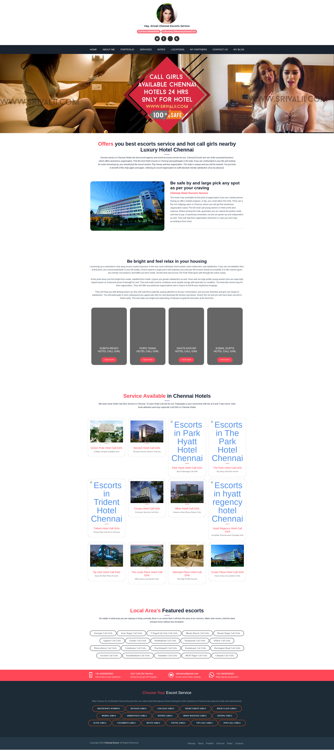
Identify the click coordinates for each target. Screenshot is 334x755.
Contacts (239, 743)
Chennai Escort (111, 743)
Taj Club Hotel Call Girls (106, 572)
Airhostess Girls (137, 716)
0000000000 (153, 31)
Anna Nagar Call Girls (131, 633)
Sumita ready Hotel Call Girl (109, 350)
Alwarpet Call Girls (103, 633)
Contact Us (220, 49)
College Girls (165, 709)
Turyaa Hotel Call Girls (147, 508)
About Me (109, 49)
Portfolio (127, 49)
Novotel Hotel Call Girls (146, 447)
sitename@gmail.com (185, 31)
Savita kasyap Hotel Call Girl (186, 350)
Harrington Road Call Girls (227, 648)
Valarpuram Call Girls (194, 641)
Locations (177, 49)
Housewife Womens (108, 709)
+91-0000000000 (104, 673)
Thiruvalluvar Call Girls (105, 648)
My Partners (198, 49)
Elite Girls (99, 723)
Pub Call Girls (232, 723)
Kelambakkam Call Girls (138, 655)
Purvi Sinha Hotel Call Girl (147, 350)
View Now (109, 360)
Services (146, 49)
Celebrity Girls (126, 723)
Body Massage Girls (195, 716)
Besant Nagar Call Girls (228, 633)
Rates (161, 49)
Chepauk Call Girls (224, 655)
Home (93, 49)
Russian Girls (139, 709)
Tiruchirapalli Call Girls (165, 648)
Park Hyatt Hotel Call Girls (187, 467)
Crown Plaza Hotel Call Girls (227, 572)
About (200, 743)
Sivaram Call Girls (109, 655)
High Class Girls (227, 709)
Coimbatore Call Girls (135, 648)
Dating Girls (165, 716)
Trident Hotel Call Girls (107, 528)
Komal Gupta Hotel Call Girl (225, 350)
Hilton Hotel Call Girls (187, 508)
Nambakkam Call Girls (165, 641)
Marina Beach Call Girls (197, 633)
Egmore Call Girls (112, 641)
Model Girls (109, 716)
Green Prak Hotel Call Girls (106, 447)
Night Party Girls (195, 709)
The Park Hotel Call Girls (227, 467)
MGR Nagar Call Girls (196, 655)
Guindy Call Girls (137, 641)
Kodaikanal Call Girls (195, 648)
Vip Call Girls (204, 723)
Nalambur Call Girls (167, 655)
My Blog (239, 49)
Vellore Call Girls (222, 641)
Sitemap (191, 743)
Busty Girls (153, 723)
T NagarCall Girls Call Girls (164, 633)
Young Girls (178, 723)
